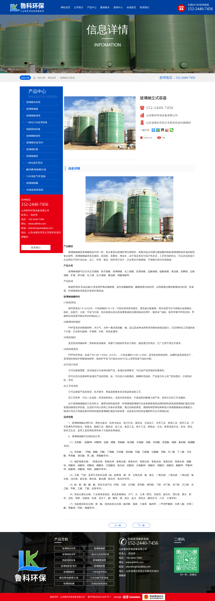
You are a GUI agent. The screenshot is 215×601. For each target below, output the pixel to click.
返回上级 (25, 77)
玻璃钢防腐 (32, 149)
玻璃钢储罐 (32, 108)
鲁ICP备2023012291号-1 (99, 596)
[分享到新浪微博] (167, 130)
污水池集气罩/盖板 (36, 176)
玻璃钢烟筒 (32, 156)
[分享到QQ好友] (162, 130)
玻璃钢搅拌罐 (141, 525)
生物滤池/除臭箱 (34, 189)
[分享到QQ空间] (158, 130)
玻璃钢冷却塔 (33, 102)
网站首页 (52, 77)
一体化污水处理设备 (36, 122)
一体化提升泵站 (34, 162)
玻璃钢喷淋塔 (33, 115)
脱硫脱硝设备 (33, 129)
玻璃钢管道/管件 (34, 142)
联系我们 (36, 247)
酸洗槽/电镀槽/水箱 (36, 169)
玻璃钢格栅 (32, 183)
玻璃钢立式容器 (67, 77)
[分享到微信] (171, 130)
